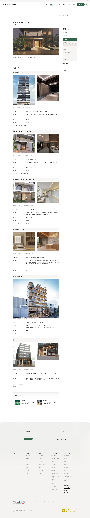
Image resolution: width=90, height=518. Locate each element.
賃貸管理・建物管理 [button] (66, 52)
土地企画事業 (65, 63)
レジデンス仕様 (65, 47)
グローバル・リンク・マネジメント (69, 510)
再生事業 (64, 67)
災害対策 (64, 57)
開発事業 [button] (65, 39)
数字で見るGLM (66, 35)
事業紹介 (65, 29)
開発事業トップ (65, 42)
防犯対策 (64, 59)
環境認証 (64, 54)
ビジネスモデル (66, 32)
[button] (3, 1)
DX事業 (64, 70)
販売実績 (64, 49)
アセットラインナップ (66, 44)
